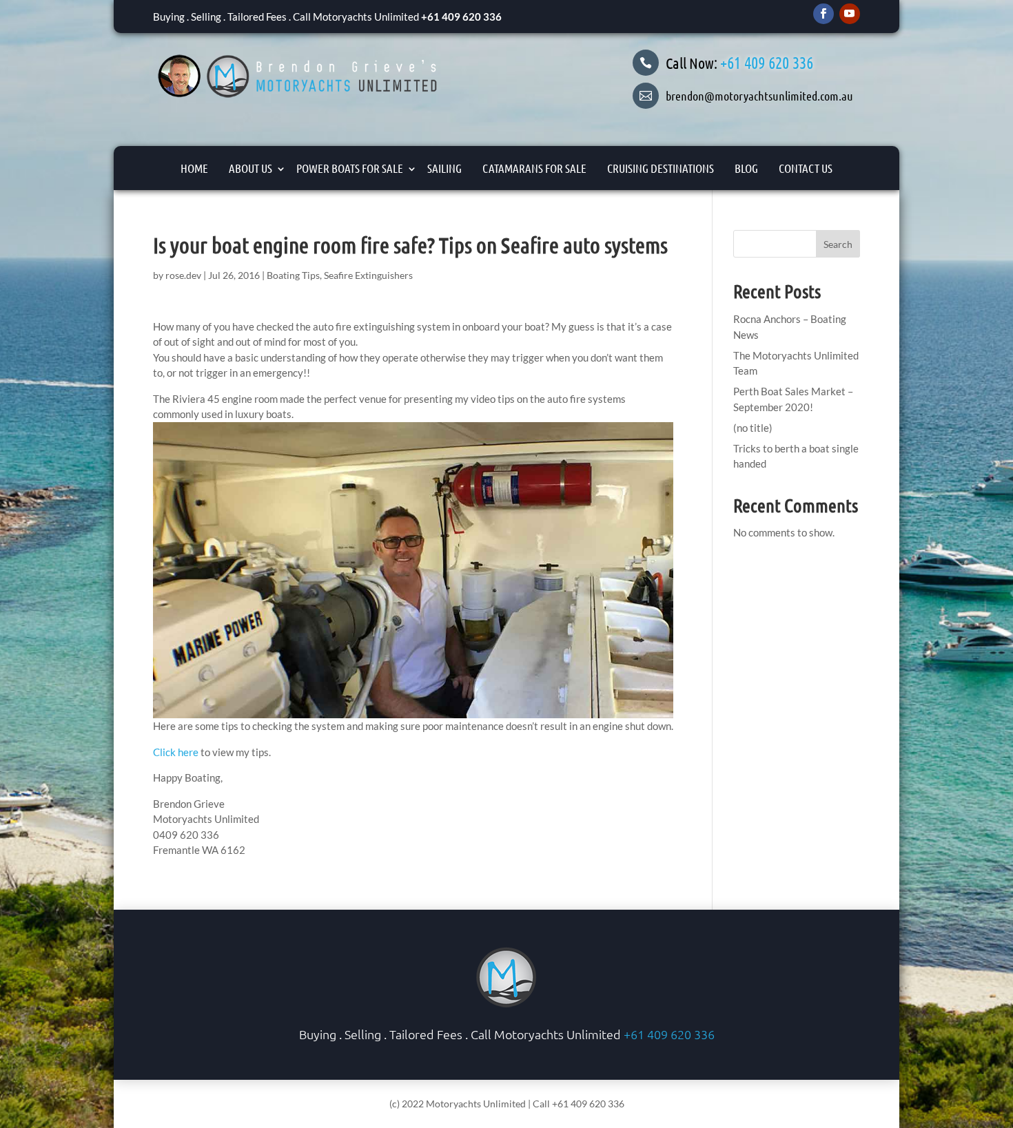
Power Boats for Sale (349, 168)
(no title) (752, 427)
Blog (746, 168)
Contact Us (805, 168)
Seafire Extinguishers (368, 275)
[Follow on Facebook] (823, 13)
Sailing (444, 168)
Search (837, 244)
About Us (250, 168)
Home (194, 168)
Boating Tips (293, 275)
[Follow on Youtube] (849, 13)
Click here (175, 752)
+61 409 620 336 (461, 16)
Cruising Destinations (660, 168)
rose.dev (183, 275)
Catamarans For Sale (534, 168)
